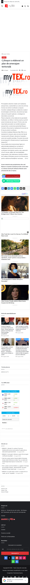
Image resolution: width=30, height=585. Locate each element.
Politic (8, 54)
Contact (3, 515)
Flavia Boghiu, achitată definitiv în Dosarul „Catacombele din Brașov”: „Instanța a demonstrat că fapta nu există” (7, 350)
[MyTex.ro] (10, 6)
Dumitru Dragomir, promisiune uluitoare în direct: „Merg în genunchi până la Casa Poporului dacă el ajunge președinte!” (7, 330)
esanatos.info (15, 261)
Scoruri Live (4, 488)
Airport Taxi (4, 490)
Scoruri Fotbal (4, 492)
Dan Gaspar (5, 70)
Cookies (3, 529)
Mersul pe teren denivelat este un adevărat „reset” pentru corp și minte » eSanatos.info (13, 257)
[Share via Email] (21, 188)
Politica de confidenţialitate (8, 536)
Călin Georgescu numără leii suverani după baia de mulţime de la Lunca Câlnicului (22, 328)
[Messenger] (12, 188)
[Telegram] (18, 188)
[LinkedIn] (9, 188)
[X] (5, 188)
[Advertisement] (15, 28)
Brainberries (15, 216)
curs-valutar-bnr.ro (9, 428)
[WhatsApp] (15, 188)
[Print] (24, 188)
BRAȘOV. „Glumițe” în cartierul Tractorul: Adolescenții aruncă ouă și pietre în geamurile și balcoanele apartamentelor (14, 450)
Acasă (4, 54)
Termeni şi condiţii (5, 533)
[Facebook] (2, 188)
